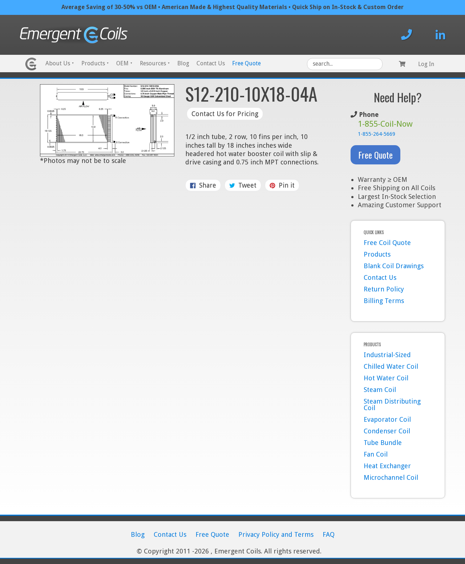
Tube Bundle (383, 442)
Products (95, 63)
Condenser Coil (387, 431)
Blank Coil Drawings (394, 266)
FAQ (329, 534)
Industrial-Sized (387, 355)
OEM (124, 63)
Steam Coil (380, 389)
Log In (426, 64)
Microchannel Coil (391, 477)
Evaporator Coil (387, 419)
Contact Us (211, 63)
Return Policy (384, 289)
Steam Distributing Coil (392, 404)
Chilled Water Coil (391, 366)
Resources (155, 63)
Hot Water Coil (386, 378)
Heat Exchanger (387, 466)
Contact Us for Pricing (224, 114)
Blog (183, 63)
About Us (59, 63)
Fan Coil (376, 454)
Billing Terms (384, 301)
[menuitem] (60, 64)
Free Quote (246, 63)
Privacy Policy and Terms (276, 534)
